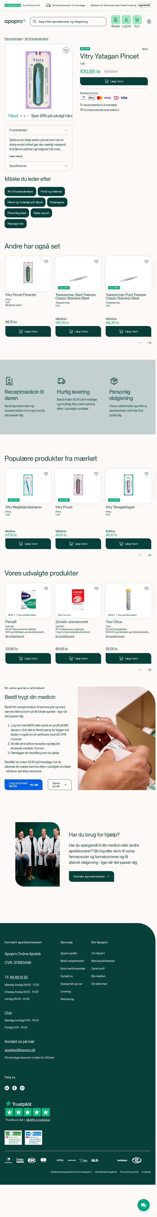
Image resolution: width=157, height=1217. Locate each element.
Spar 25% (85, 48)
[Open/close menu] (148, 21)
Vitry (145, 48)
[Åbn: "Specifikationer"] (38, 166)
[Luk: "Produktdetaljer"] (38, 130)
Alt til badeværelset (36, 38)
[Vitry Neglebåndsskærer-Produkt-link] (28, 508)
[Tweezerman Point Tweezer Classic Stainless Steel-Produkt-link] (128, 296)
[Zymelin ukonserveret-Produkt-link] (78, 623)
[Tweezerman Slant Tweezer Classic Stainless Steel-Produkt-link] (78, 296)
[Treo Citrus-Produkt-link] (128, 623)
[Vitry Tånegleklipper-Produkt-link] (128, 508)
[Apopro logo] (15, 21)
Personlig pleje (13, 38)
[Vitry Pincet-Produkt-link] (78, 508)
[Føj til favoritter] (66, 50)
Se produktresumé (14, 636)
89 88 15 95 (19, 977)
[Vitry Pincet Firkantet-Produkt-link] (28, 296)
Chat (8, 1013)
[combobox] (68, 21)
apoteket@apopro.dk (20, 1050)
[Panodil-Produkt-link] (28, 623)
